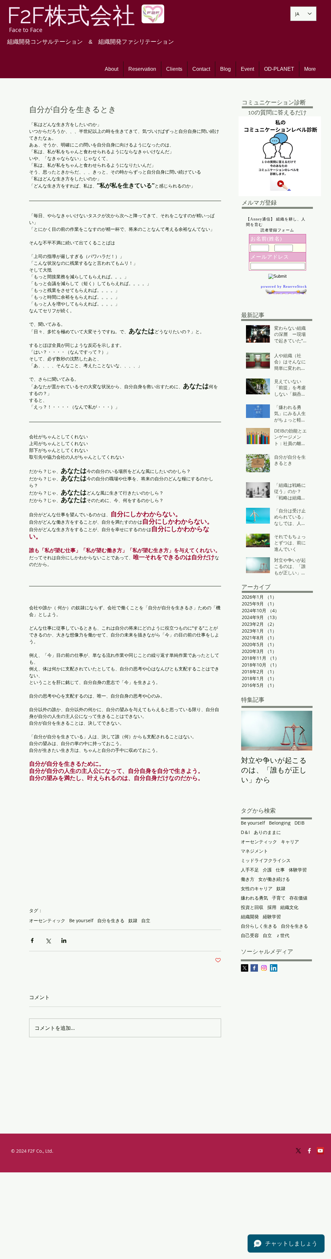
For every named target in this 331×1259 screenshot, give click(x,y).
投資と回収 (252, 907)
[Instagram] (264, 968)
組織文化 (289, 907)
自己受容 (250, 935)
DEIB (299, 823)
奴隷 (132, 920)
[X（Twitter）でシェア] (48, 940)
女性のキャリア (256, 888)
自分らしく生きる (259, 926)
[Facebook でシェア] (32, 940)
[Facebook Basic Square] (254, 968)
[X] (244, 968)
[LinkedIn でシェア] (64, 940)
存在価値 (298, 898)
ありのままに (267, 832)
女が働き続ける (274, 879)
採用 (271, 907)
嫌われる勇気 (254, 898)
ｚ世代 (282, 935)
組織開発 (250, 916)
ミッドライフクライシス (266, 860)
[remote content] (125, 841)
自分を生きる (110, 920)
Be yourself (81, 920)
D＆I (245, 832)
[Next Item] (302, 731)
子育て (278, 898)
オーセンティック (47, 920)
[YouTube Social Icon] (320, 1150)
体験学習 (298, 869)
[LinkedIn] (273, 968)
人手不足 (250, 869)
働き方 (247, 879)
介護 (267, 869)
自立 (145, 920)
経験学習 (272, 916)
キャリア (290, 841)
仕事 (280, 869)
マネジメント (254, 851)
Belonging (280, 823)
